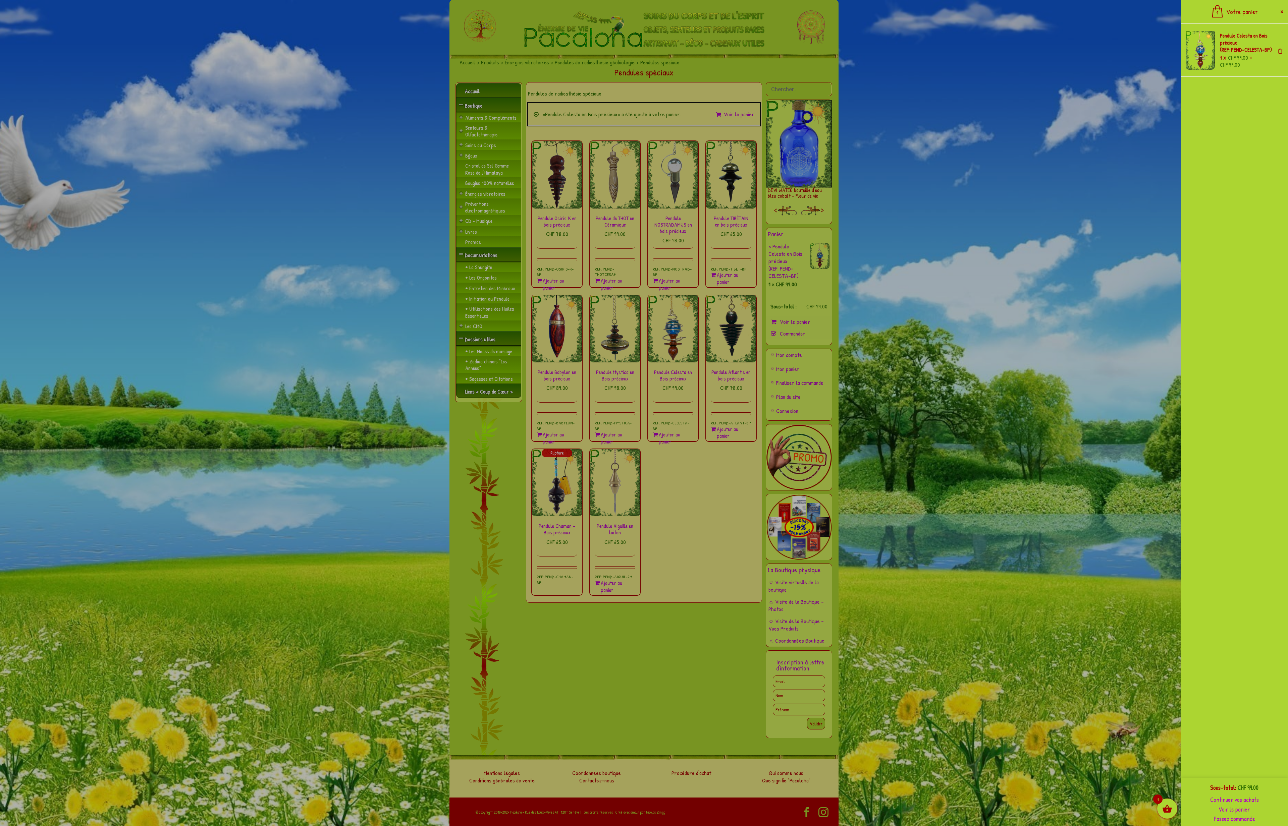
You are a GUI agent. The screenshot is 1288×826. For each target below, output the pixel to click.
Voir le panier (1234, 809)
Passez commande (1234, 819)
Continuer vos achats (1234, 800)
